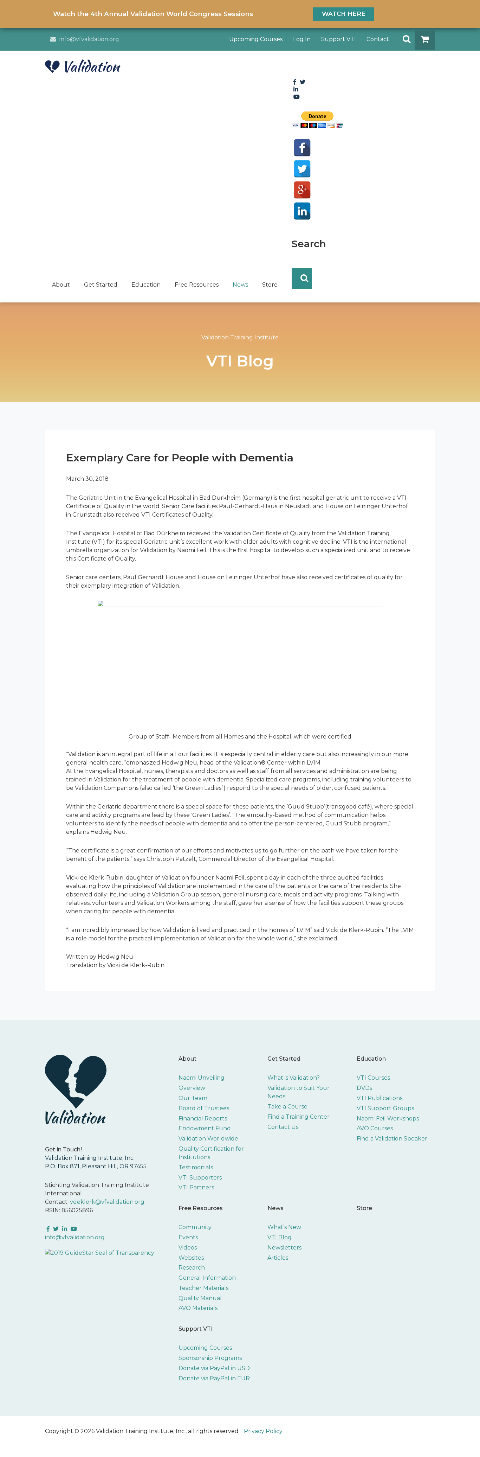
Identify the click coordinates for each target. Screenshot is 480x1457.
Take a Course (287, 1106)
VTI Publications (379, 1098)
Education (371, 1058)
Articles (277, 1257)
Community (195, 1227)
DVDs (364, 1088)
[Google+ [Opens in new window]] (302, 190)
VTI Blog (279, 1237)
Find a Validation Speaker (392, 1138)
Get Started (283, 1058)
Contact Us (282, 1127)
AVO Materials (198, 1308)
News (275, 1208)
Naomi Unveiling (202, 1077)
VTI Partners (196, 1187)
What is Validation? (293, 1077)
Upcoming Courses (256, 39)
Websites (191, 1257)
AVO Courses (375, 1128)
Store (364, 1208)
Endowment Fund (205, 1128)
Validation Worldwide (208, 1138)
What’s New (284, 1227)
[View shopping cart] (425, 39)
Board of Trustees (204, 1108)
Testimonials (196, 1167)
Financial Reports (203, 1118)
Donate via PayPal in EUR (214, 1378)
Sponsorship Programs (210, 1358)
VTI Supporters (200, 1177)
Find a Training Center (298, 1116)
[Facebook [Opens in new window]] (302, 147)
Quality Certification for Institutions (211, 1153)
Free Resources (201, 1208)
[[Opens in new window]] (99, 1253)
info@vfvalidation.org (89, 39)
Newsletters (284, 1247)
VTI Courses (373, 1077)
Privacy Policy (263, 1431)
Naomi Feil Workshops (388, 1118)
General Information (207, 1277)
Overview (192, 1088)
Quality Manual (200, 1298)
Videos (188, 1247)
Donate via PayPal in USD (214, 1368)
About (187, 1058)
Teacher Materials (203, 1288)
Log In (302, 39)
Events (188, 1237)
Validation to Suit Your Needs (298, 1092)
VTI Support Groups (385, 1108)
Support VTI (338, 39)
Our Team (193, 1098)
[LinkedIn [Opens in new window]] (302, 211)
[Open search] (404, 39)
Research (192, 1267)
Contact (378, 39)
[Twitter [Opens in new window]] (302, 169)
